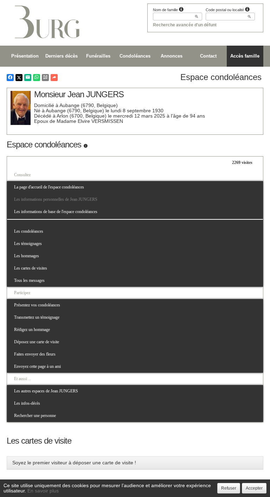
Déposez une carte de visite (36, 341)
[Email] (27, 77)
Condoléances (135, 56)
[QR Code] (45, 77)
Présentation (25, 56)
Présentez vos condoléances (37, 305)
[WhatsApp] (36, 77)
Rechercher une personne (35, 415)
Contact (208, 56)
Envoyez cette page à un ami (37, 366)
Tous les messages (29, 280)
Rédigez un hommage (32, 329)
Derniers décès (61, 56)
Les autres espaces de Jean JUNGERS (46, 391)
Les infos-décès (27, 403)
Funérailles (98, 56)
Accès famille (244, 56)
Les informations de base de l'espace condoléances (55, 211)
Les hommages (26, 255)
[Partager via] (54, 77)
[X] (18, 77)
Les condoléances (28, 231)
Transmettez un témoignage (36, 317)
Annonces (171, 56)
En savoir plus (43, 490)
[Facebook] (10, 77)
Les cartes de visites (30, 268)
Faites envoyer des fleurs (35, 354)
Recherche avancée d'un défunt (185, 24)
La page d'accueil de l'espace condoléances (49, 187)
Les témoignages (28, 243)
